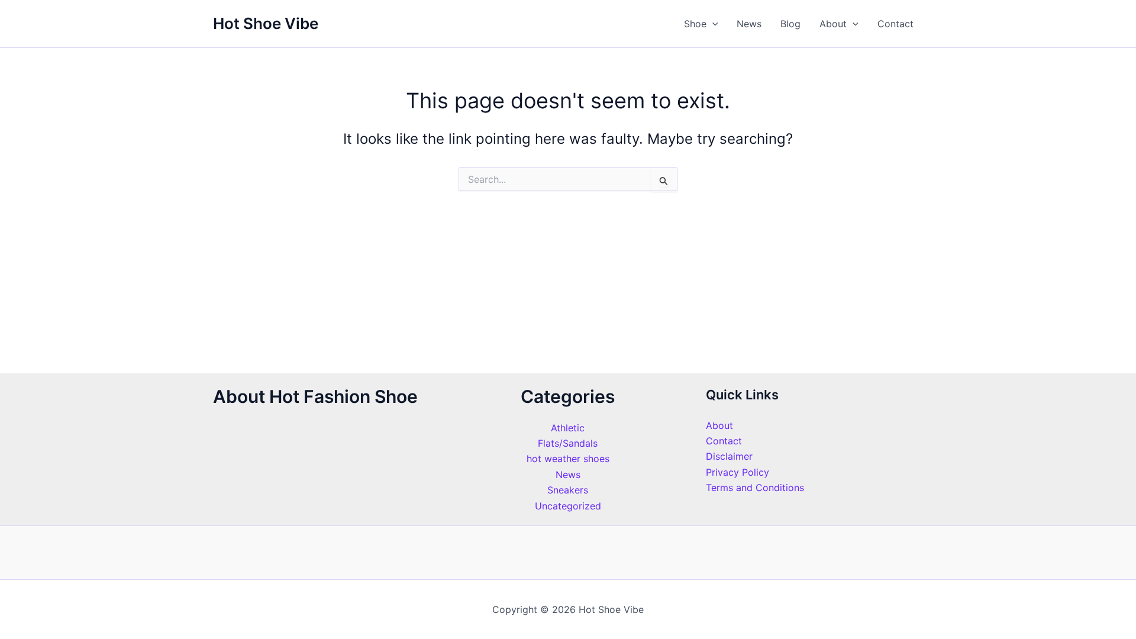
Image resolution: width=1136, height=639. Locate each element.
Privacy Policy (737, 472)
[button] (712, 23)
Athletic (568, 428)
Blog (790, 24)
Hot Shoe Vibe (265, 23)
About (833, 24)
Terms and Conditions (755, 487)
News (749, 24)
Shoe (695, 24)
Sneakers (567, 490)
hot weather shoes (568, 458)
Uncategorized (568, 506)
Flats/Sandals (568, 443)
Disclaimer (729, 456)
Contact (895, 24)
